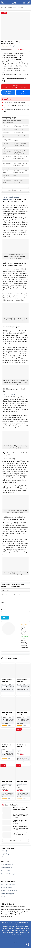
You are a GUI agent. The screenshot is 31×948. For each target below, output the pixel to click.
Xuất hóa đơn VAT (6, 887)
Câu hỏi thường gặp (7, 894)
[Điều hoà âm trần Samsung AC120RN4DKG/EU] (23, 773)
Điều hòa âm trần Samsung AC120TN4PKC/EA (6, 680)
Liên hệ (4, 857)
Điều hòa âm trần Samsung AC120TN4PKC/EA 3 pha (7, 713)
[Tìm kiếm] (28, 2)
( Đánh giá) (11, 46)
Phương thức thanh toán (9, 890)
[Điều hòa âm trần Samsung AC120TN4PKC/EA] (8, 671)
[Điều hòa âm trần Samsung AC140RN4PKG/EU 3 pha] (23, 671)
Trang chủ (3, 7)
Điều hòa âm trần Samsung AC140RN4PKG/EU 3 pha (22, 680)
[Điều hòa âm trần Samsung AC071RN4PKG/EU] (23, 704)
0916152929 (26, 909)
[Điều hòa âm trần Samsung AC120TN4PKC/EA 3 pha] (8, 704)
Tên (3, 602)
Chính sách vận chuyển (8, 874)
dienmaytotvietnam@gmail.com (15, 906)
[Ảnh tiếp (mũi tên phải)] (6, 945)
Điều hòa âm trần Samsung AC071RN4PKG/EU (22, 713)
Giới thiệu (5, 851)
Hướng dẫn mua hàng (8, 884)
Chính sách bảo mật (7, 864)
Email (3, 610)
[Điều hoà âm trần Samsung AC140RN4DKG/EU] (8, 773)
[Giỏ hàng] (24, 2)
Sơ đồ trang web (6, 916)
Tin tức (3, 897)
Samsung (20, 7)
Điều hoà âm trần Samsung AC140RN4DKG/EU (6, 782)
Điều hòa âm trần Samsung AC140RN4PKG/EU (6, 745)
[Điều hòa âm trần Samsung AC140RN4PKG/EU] (8, 736)
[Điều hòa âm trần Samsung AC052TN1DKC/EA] (23, 736)
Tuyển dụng (5, 854)
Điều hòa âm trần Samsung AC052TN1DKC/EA (22, 745)
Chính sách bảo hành (7, 871)
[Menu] (2, 2)
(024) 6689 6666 (16, 909)
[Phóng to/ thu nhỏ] (6, 938)
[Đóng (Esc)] (1, 938)
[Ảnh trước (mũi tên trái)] (1, 945)
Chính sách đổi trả (6, 868)
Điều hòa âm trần (12, 7)
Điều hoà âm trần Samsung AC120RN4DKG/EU (22, 782)
